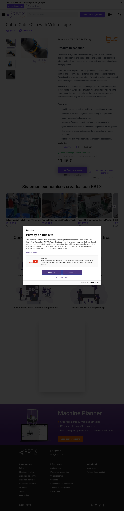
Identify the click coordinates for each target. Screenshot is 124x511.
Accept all (72, 272)
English (29, 230)
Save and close (62, 278)
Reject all (51, 272)
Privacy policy (31, 252)
